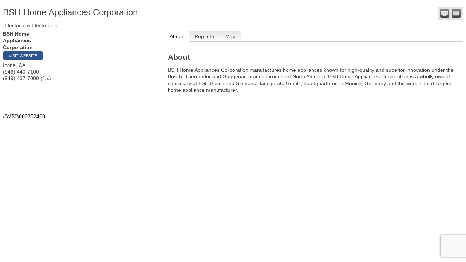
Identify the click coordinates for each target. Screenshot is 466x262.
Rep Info (204, 36)
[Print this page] (444, 13)
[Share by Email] (456, 13)
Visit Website (23, 55)
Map (230, 36)
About (176, 36)
